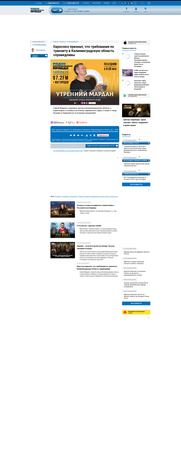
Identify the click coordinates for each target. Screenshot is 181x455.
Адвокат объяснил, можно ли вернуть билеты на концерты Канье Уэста (136, 296)
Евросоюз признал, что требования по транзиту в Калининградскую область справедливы (83, 51)
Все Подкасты (136, 184)
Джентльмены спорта (131, 143)
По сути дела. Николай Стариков (135, 160)
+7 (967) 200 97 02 (72, 3)
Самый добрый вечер (131, 174)
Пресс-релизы (96, 3)
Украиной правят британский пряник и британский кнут (137, 165)
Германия (65, 196)
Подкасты (126, 11)
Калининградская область (100, 196)
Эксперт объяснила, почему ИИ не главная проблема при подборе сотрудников (136, 285)
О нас (114, 3)
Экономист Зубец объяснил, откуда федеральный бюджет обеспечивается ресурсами (141, 85)
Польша (58, 196)
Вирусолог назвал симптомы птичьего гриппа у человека (134, 262)
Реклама (106, 3)
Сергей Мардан (40, 50)
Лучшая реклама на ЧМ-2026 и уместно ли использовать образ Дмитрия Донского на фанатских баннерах (135, 149)
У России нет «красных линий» (89, 226)
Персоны (136, 11)
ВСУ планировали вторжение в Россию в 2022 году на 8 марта (135, 178)
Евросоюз (114, 196)
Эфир (145, 11)
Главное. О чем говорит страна (76, 11)
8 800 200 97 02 (53, 3)
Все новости (136, 303)
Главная (55, 41)
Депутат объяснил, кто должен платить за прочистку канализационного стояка (135, 273)
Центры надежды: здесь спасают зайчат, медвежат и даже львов (135, 122)
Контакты (86, 3)
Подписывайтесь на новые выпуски (67, 150)
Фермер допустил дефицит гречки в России (137, 253)
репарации (73, 196)
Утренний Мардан (72, 41)
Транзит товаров (84, 196)
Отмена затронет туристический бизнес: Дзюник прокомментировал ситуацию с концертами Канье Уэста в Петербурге (142, 60)
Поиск (142, 3)
